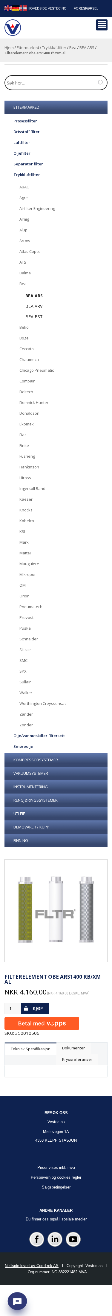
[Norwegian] (24, 7)
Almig (24, 219)
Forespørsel (86, 8)
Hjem (9, 47)
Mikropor (27, 574)
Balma (25, 273)
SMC (23, 660)
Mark (24, 542)
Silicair (25, 649)
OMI (23, 585)
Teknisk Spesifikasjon (30, 1048)
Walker (25, 692)
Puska (25, 628)
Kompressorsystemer (35, 759)
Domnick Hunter (33, 402)
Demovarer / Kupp (31, 827)
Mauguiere (29, 563)
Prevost (26, 617)
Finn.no (20, 840)
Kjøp (38, 1008)
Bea (72, 47)
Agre (23, 197)
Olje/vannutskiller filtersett (39, 735)
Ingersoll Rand (32, 488)
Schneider (28, 639)
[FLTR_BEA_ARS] (56, 910)
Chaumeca (29, 359)
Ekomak (26, 424)
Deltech (26, 391)
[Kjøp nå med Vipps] (41, 1022)
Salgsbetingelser (56, 1187)
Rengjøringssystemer (35, 800)
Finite (24, 445)
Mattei (25, 553)
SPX (23, 671)
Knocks (26, 510)
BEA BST (34, 316)
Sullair (25, 682)
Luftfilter (21, 142)
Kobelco (26, 520)
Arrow (24, 240)
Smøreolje (23, 746)
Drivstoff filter (26, 131)
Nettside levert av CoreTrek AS (32, 1265)
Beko (24, 327)
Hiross (25, 477)
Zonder (26, 725)
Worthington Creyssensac (42, 703)
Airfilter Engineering (37, 208)
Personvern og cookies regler (56, 1177)
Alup (23, 230)
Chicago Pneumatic (36, 370)
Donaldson (29, 413)
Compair (27, 381)
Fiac (22, 434)
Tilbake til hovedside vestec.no (37, 8)
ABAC (24, 187)
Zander (26, 714)
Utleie (19, 813)
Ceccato (26, 348)
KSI (22, 531)
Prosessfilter (25, 121)
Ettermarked (28, 47)
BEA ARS (86, 47)
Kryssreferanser (77, 1059)
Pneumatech (30, 606)
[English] (8, 7)
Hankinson (29, 467)
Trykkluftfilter (54, 47)
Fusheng (27, 456)
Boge (24, 338)
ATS (22, 262)
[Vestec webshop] (12, 27)
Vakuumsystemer (30, 773)
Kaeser (26, 499)
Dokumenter (73, 1048)
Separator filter (28, 164)
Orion (24, 596)
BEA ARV (33, 306)
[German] (16, 7)
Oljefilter (21, 153)
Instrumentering (30, 786)
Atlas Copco (30, 251)
